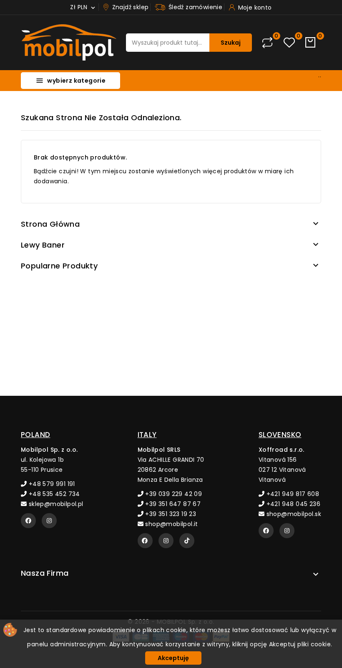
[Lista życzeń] (289, 42)
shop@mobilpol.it (170, 524)
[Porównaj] (267, 42)
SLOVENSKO (280, 435)
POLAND (35, 435)
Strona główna (50, 224)
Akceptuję (173, 658)
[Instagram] (49, 520)
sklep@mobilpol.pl (55, 504)
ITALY (147, 435)
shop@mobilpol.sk (292, 514)
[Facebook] (28, 520)
